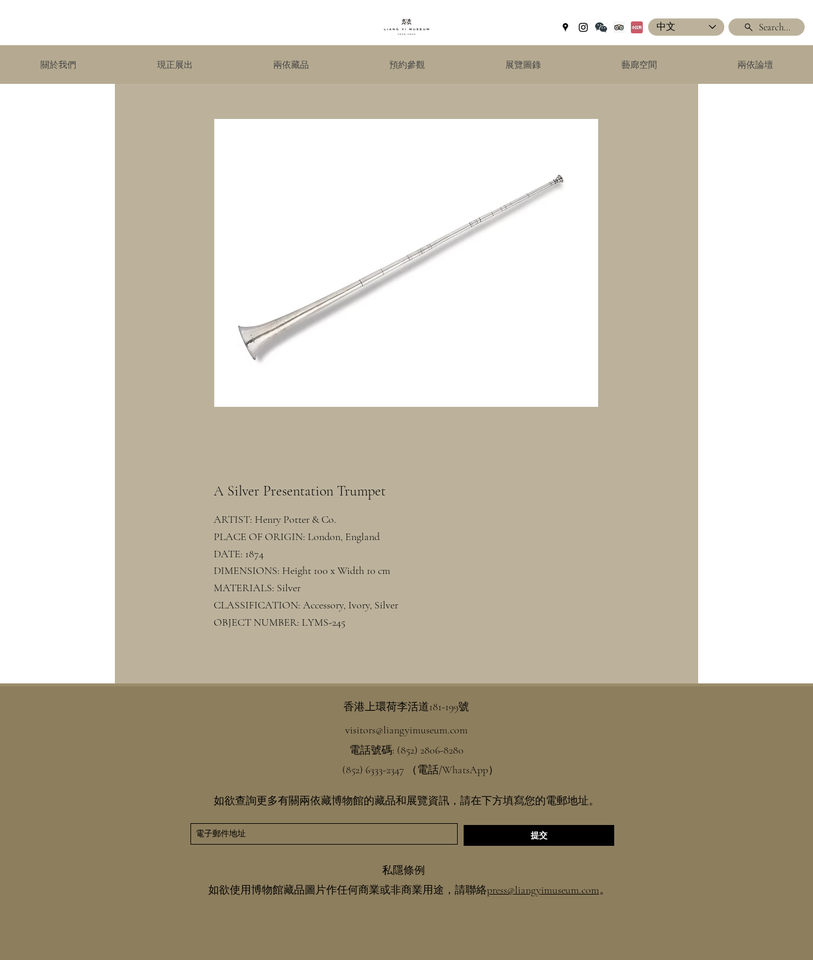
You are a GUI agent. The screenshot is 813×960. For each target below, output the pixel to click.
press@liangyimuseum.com (543, 889)
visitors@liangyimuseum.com (406, 729)
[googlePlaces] (565, 27)
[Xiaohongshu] (637, 27)
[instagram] (583, 27)
